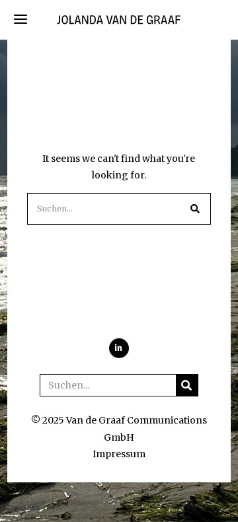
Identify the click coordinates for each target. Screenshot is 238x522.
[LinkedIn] (119, 348)
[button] (195, 209)
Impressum (119, 454)
